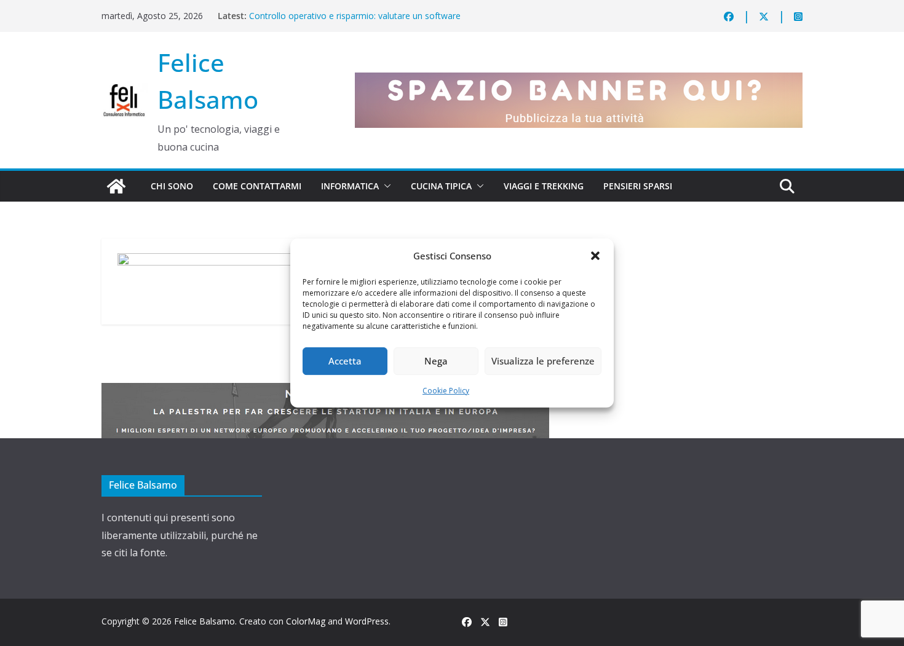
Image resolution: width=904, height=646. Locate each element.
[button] (595, 256)
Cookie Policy (445, 390)
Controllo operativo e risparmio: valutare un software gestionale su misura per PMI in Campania (355, 22)
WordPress (367, 621)
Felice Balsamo (204, 621)
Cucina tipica (441, 186)
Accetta (345, 361)
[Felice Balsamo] (116, 186)
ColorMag (305, 621)
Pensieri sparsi (637, 186)
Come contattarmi (257, 186)
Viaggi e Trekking (544, 186)
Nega (436, 361)
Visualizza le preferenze (543, 361)
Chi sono (172, 186)
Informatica (350, 186)
